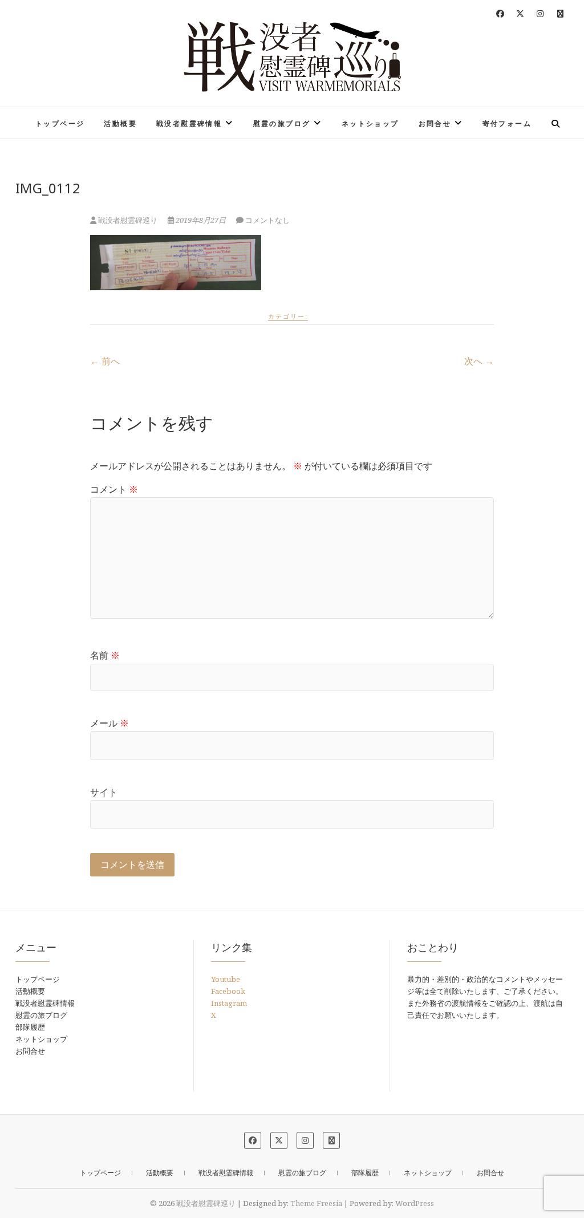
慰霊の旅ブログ (282, 123)
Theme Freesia (316, 1203)
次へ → (479, 361)
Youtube (225, 979)
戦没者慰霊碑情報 (189, 123)
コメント (114, 489)
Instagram (229, 1003)
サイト (103, 792)
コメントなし (267, 220)
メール (109, 723)
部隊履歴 (30, 1027)
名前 (105, 655)
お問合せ (435, 123)
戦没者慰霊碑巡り (127, 220)
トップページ (59, 123)
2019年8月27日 (201, 220)
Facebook (228, 991)
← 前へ (105, 361)
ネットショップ (370, 123)
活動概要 (120, 123)
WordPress (414, 1203)
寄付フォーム (507, 123)
